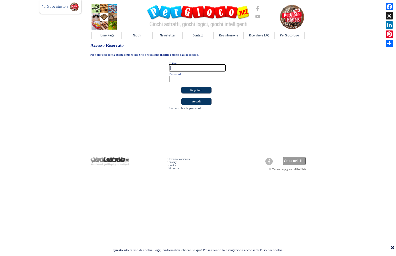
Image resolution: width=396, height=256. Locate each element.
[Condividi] (389, 43)
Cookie (172, 165)
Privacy (172, 162)
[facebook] (257, 8)
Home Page (107, 35)
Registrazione (228, 35)
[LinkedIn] (389, 25)
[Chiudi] (392, 248)
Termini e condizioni (179, 159)
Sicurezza (173, 168)
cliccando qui (191, 250)
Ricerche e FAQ (259, 35)
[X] (389, 15)
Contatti (198, 35)
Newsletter (168, 35)
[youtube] (257, 16)
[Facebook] (389, 6)
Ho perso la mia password (185, 108)
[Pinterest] (389, 34)
